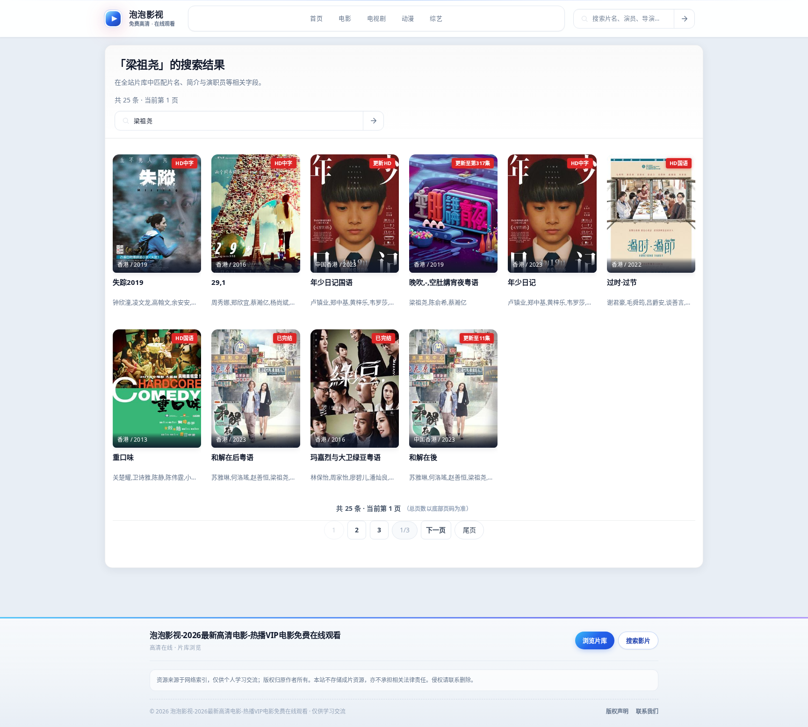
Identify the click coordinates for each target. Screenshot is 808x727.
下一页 (436, 529)
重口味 (123, 457)
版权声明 (617, 711)
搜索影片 (638, 640)
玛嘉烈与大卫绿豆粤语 (345, 457)
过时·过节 (622, 282)
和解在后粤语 (232, 457)
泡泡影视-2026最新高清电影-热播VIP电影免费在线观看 (245, 635)
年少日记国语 (331, 282)
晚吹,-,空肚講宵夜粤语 (443, 282)
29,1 (218, 282)
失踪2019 (128, 282)
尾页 (469, 529)
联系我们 (647, 711)
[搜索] (684, 18)
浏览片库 (595, 640)
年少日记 (522, 282)
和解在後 (423, 457)
